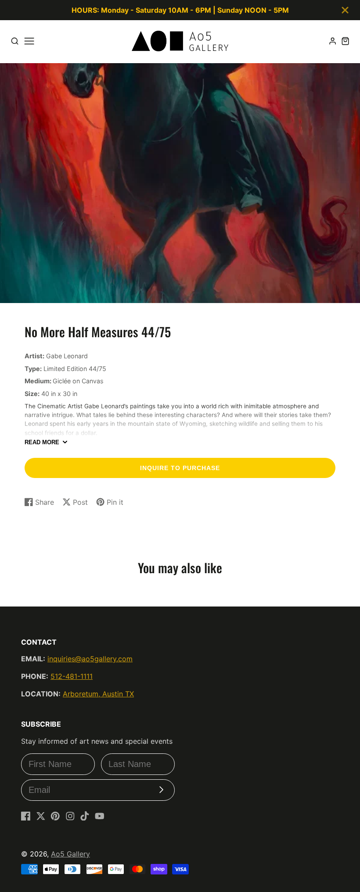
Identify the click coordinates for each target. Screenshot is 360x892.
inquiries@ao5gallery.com (90, 658)
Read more (42, 442)
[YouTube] (99, 816)
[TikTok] (85, 816)
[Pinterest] (55, 816)
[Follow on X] (41, 816)
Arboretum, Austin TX (98, 693)
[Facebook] (26, 816)
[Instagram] (70, 816)
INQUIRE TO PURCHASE (180, 467)
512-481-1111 (71, 676)
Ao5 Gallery (70, 853)
